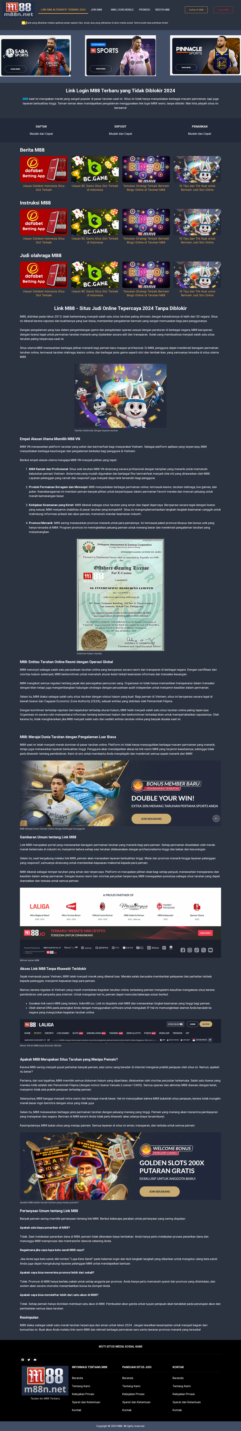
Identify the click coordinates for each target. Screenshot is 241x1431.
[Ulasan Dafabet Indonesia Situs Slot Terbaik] (44, 181)
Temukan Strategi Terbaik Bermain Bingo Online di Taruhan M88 (146, 187)
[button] (4, 56)
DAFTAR (41, 126)
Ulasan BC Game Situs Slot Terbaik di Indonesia (95, 187)
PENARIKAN (199, 126)
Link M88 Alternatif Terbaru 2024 (63, 9)
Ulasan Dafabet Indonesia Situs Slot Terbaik (44, 187)
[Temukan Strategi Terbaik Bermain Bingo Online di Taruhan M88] (146, 181)
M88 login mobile (122, 9)
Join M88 (96, 9)
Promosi (144, 9)
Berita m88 (162, 9)
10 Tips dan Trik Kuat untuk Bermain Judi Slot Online (197, 187)
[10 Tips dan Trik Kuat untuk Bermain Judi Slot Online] (197, 181)
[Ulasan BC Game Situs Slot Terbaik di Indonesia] (95, 181)
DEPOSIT (120, 126)
